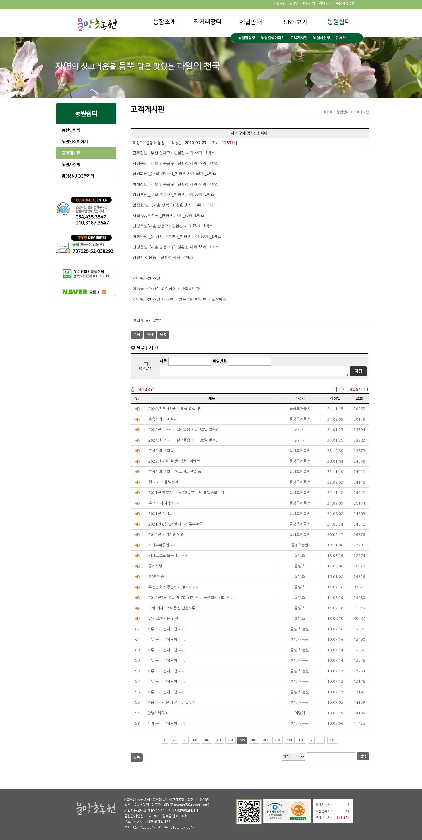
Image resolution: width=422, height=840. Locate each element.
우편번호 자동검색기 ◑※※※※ (173, 587)
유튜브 (341, 38)
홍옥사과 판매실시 (162, 419)
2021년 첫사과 (160, 513)
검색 (363, 756)
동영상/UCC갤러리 (78, 176)
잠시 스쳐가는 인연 (163, 618)
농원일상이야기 (273, 38)
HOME (279, 3)
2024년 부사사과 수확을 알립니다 (175, 409)
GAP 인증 (156, 576)
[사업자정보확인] (185, 810)
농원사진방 (321, 38)
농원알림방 (246, 38)
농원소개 (143, 799)
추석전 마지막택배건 (164, 503)
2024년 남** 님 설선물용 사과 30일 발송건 (183, 429)
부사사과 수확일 (161, 450)
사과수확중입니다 (162, 545)
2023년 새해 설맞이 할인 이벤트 (174, 461)
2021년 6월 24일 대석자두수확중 (175, 524)
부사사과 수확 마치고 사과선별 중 (174, 471)
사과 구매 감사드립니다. (166, 723)
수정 (136, 334)
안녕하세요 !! (158, 713)
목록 (163, 334)
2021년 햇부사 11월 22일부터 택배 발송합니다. (186, 492)
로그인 (293, 3)
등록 (136, 757)
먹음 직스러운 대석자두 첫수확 (171, 702)
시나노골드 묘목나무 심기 (168, 555)
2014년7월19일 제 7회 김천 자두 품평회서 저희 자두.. (192, 597)
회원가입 (308, 3)
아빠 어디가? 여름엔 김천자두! (172, 608)
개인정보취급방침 (181, 799)
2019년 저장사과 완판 (166, 534)
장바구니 (325, 3)
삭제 (150, 334)
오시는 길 (159, 799)
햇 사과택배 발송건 (163, 482)
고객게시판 (298, 38)
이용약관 (202, 799)
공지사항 (155, 566)
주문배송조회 (345, 3)
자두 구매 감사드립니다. (166, 629)
